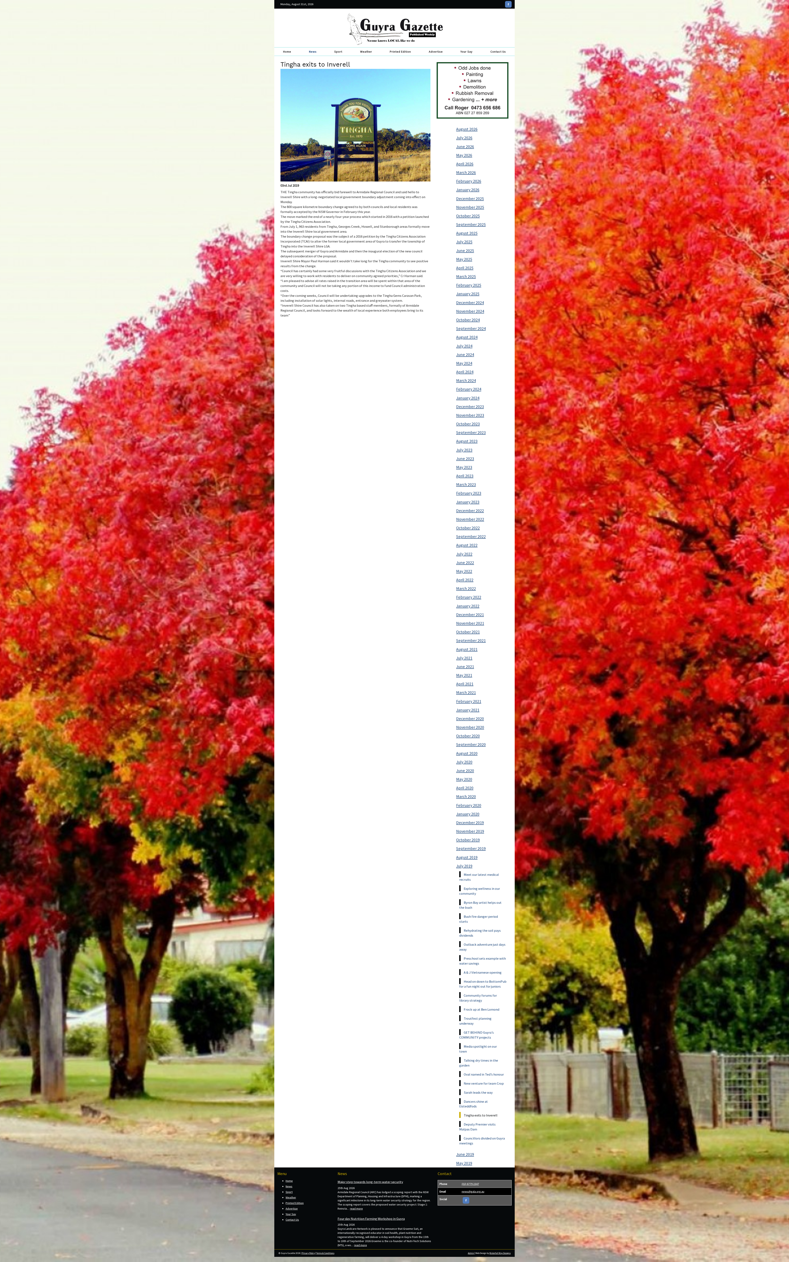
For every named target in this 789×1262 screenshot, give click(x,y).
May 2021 (464, 675)
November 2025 (470, 207)
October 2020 (468, 735)
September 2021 (471, 640)
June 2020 (465, 770)
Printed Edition (400, 51)
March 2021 (466, 692)
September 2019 (471, 848)
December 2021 (470, 614)
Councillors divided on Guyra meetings (482, 1140)
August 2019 (467, 857)
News (313, 51)
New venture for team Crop (484, 1083)
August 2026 (467, 129)
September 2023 (471, 432)
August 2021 (467, 649)
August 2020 (467, 753)
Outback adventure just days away (482, 947)
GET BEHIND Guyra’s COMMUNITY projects (476, 1035)
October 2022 (468, 527)
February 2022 (468, 597)
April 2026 (464, 163)
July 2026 (464, 137)
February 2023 (468, 493)
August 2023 (467, 441)
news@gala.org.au (473, 1191)
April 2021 (464, 683)
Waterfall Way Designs (500, 1253)
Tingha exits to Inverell (480, 1115)
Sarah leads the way (478, 1092)
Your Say (466, 51)
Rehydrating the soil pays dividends (480, 933)
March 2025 (466, 276)
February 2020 (468, 805)
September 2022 (471, 536)
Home (287, 51)
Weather (366, 51)
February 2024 (468, 389)
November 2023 (470, 415)
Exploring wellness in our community (479, 891)
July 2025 (464, 241)
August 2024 (467, 337)
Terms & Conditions (325, 1253)
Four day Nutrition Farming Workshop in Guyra (371, 1218)
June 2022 (465, 562)
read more (356, 1208)
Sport (338, 51)
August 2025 (467, 233)
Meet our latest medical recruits (479, 877)
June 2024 (465, 354)
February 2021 (468, 701)
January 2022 (467, 606)
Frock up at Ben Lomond (481, 1009)
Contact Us (498, 51)
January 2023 (467, 502)
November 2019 (470, 831)
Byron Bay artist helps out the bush (480, 905)
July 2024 (464, 346)
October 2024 (468, 319)
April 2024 (464, 371)
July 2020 (464, 762)
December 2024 (470, 302)
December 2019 (470, 822)
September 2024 (471, 328)
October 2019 (468, 839)
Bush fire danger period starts (478, 919)
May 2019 (464, 1163)
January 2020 (467, 814)
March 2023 (466, 484)
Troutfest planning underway (475, 1021)
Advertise (436, 51)
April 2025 (464, 267)
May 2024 (464, 363)
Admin (471, 1253)
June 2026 (465, 146)
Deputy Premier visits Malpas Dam (477, 1126)
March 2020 (466, 796)
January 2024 (467, 398)
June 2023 (465, 458)
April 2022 (464, 579)
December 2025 (470, 198)
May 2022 (464, 571)
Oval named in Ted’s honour (484, 1074)
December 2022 (470, 510)
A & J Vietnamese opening (483, 972)
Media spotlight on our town (478, 1049)
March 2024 (466, 380)
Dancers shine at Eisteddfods (473, 1104)
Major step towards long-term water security (370, 1182)
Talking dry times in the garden (478, 1063)
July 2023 (464, 450)
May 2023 (464, 467)
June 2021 (465, 666)
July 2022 (464, 554)
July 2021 (464, 658)
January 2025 (467, 293)
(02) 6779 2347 (470, 1184)
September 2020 (471, 744)
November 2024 (470, 311)
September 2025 (471, 224)
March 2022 (466, 588)
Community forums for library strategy (478, 998)
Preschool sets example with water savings (482, 961)
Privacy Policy (308, 1253)
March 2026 (466, 172)
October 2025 (468, 215)
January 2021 (467, 710)
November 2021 (470, 623)
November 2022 (470, 519)
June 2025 (465, 250)
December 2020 (470, 718)
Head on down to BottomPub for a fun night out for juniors (482, 984)
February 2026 (468, 181)
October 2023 (468, 423)
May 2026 (464, 155)
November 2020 (470, 727)
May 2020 (464, 779)
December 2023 (470, 406)
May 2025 (464, 259)
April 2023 (464, 475)
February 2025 (468, 285)
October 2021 (468, 631)
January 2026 (467, 189)
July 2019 (464, 866)
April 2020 (464, 787)
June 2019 (465, 1154)
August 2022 (467, 545)
